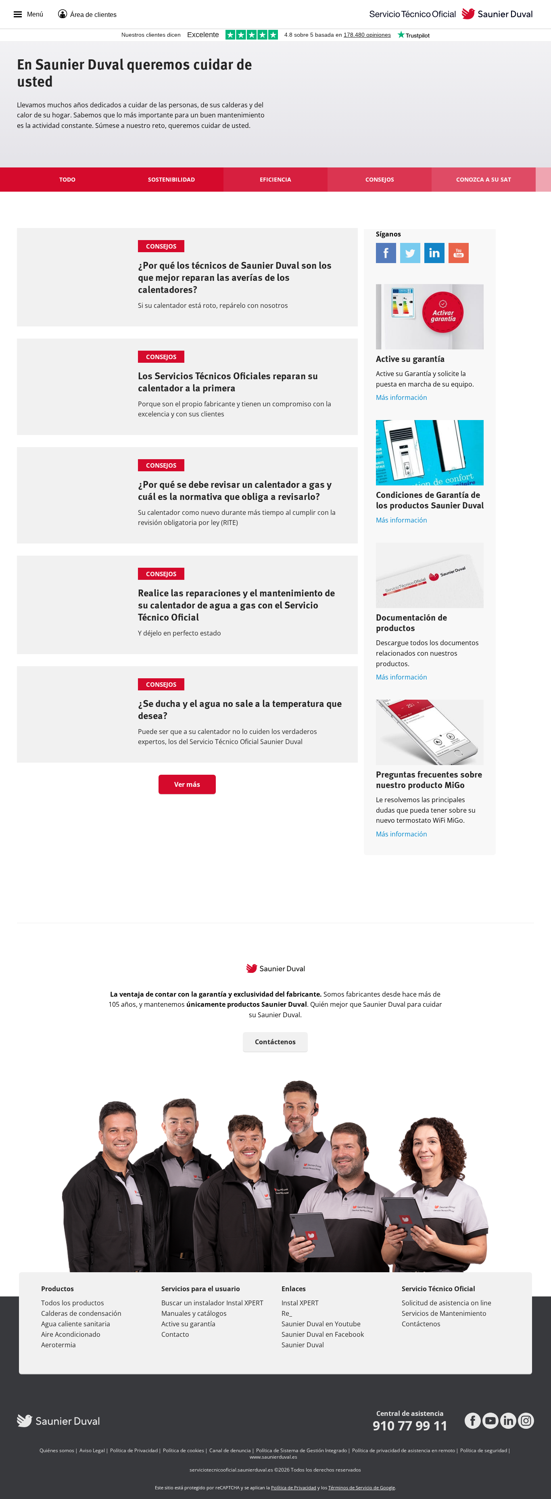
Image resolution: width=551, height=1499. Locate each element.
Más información (401, 397)
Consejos (379, 179)
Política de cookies (183, 1450)
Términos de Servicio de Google (361, 1487)
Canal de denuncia (230, 1450)
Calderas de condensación (81, 1313)
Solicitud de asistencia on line (446, 1302)
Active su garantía (410, 359)
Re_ (287, 1313)
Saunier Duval (303, 1344)
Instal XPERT (300, 1302)
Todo (67, 179)
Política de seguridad (483, 1450)
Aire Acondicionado (70, 1334)
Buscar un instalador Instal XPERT (212, 1302)
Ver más (187, 784)
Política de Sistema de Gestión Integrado (301, 1450)
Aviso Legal (92, 1450)
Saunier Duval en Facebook (323, 1334)
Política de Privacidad (134, 1450)
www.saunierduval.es (273, 1457)
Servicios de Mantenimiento (444, 1313)
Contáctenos (275, 1041)
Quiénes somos (57, 1450)
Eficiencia (275, 179)
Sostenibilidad (171, 179)
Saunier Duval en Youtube (321, 1323)
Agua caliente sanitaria (75, 1323)
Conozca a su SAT (483, 179)
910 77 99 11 (410, 1425)
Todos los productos (72, 1302)
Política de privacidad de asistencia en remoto (403, 1450)
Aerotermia (58, 1344)
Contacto (175, 1334)
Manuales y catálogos (194, 1313)
